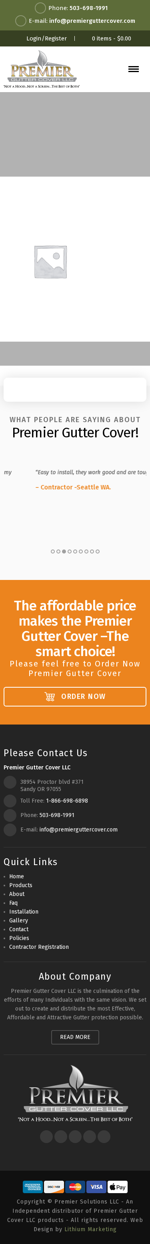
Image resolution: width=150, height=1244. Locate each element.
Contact (18, 929)
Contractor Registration (39, 947)
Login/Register (46, 38)
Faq (13, 903)
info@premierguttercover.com (92, 20)
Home (16, 876)
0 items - (111, 38)
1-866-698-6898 (67, 800)
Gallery (18, 920)
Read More (75, 1037)
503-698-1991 (89, 8)
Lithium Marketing (90, 1229)
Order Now (82, 696)
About (16, 894)
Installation (23, 911)
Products (20, 885)
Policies (19, 938)
